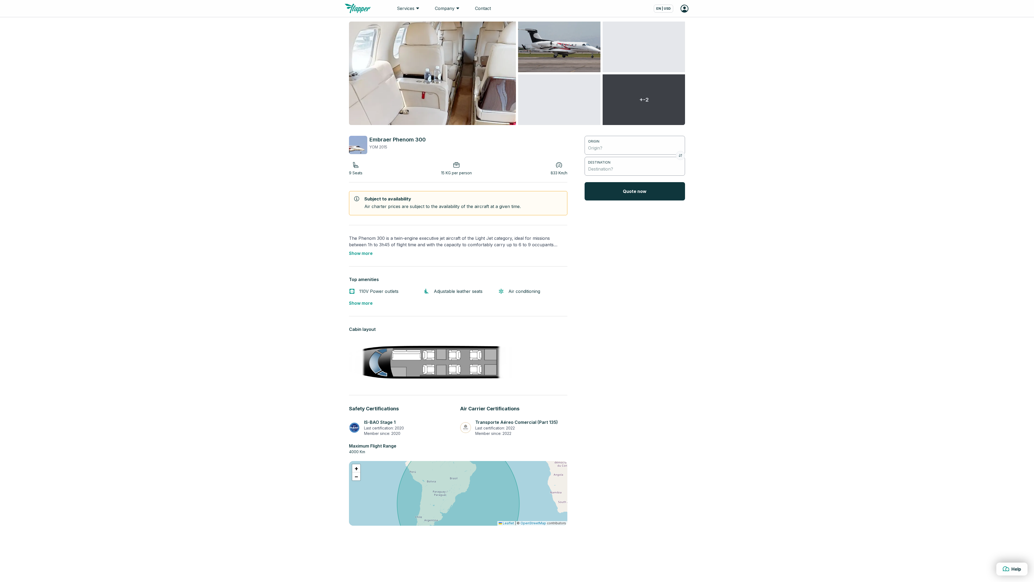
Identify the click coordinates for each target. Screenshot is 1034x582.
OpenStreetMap (533, 523)
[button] (356, 468)
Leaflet (508, 523)
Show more (361, 253)
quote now (635, 191)
